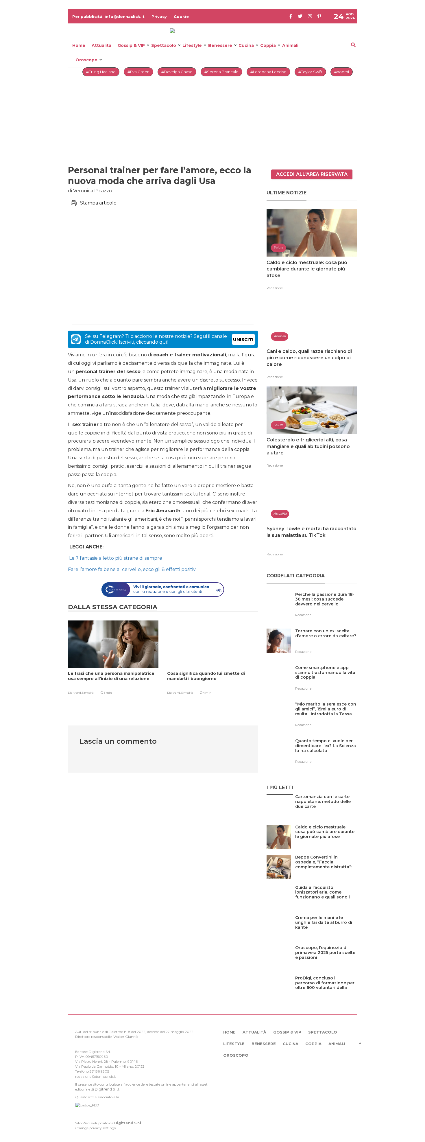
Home (78, 45)
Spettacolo (163, 45)
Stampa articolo (98, 203)
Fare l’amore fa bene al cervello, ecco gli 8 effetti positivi (133, 569)
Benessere (220, 45)
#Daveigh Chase (177, 71)
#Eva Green (138, 71)
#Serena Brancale (221, 71)
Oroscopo (86, 59)
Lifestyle (192, 45)
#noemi (341, 71)
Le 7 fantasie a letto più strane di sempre (115, 558)
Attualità (101, 45)
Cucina (246, 45)
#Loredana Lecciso (268, 71)
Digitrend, (75, 692)
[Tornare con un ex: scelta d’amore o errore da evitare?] (326, 643)
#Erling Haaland (101, 71)
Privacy (159, 16)
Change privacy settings (95, 1128)
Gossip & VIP (131, 45)
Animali (290, 45)
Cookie (181, 16)
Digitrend (103, 1089)
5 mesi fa (88, 692)
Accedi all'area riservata (312, 174)
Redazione (275, 288)
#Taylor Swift (310, 71)
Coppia (268, 45)
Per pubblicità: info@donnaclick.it (108, 16)
